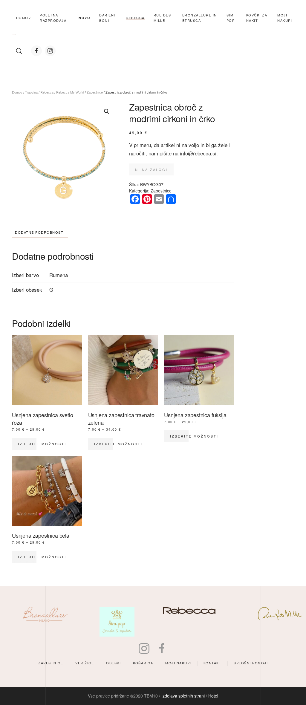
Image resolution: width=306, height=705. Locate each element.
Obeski (113, 662)
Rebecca (46, 92)
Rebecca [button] (135, 17)
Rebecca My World (70, 92)
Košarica (143, 662)
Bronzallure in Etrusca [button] (199, 18)
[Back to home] (14, 34)
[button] (106, 111)
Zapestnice (95, 92)
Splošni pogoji (251, 662)
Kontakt (213, 662)
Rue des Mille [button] (162, 18)
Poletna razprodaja (53, 18)
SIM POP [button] (231, 18)
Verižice (84, 662)
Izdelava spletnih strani (183, 696)
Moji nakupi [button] (284, 18)
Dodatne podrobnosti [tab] (40, 232)
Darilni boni (107, 18)
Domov (23, 17)
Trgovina (31, 92)
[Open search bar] (19, 50)
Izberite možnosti (42, 443)
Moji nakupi (178, 662)
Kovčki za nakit (256, 18)
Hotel (213, 696)
